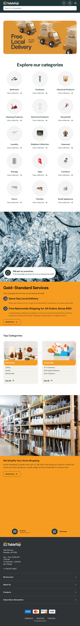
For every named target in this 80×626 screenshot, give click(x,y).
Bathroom (14, 89)
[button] (70, 3)
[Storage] (14, 161)
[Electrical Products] (40, 106)
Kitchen (40, 199)
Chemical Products (65, 89)
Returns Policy (40, 618)
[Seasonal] (65, 133)
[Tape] (40, 161)
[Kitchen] (40, 188)
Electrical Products (40, 117)
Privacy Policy (51, 618)
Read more (10, 322)
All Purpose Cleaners (52, 370)
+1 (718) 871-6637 (10, 569)
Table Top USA (42, 621)
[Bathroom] (14, 79)
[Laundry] (14, 133)
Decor (14, 199)
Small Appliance (65, 199)
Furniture (65, 171)
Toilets (7, 367)
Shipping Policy (29, 618)
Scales (7, 370)
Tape (40, 171)
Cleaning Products (14, 117)
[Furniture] (65, 161)
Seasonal (65, 144)
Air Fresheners (49, 367)
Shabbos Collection (40, 144)
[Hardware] (40, 79)
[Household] (65, 106)
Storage (14, 171)
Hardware (39, 89)
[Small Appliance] (65, 188)
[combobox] (40, 8)
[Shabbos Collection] (40, 133)
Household (66, 117)
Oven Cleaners (49, 373)
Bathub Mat (9, 373)
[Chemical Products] (65, 79)
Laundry (14, 144)
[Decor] (14, 188)
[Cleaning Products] (14, 106)
